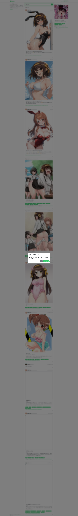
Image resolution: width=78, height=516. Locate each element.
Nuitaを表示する (46, 261)
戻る (41, 261)
